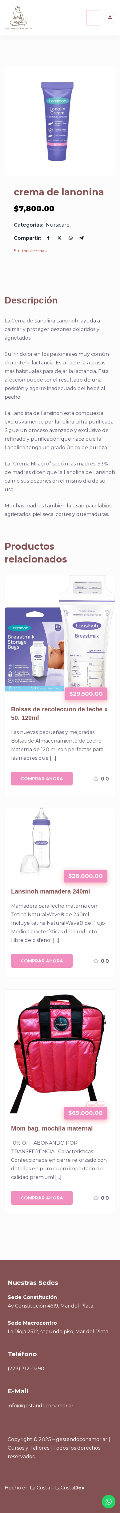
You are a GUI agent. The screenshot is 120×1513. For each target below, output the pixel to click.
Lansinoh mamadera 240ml (50, 891)
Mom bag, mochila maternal (52, 1128)
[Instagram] (29, 1501)
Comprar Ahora (42, 778)
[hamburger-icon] (93, 17)
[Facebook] (14, 1501)
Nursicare (58, 225)
